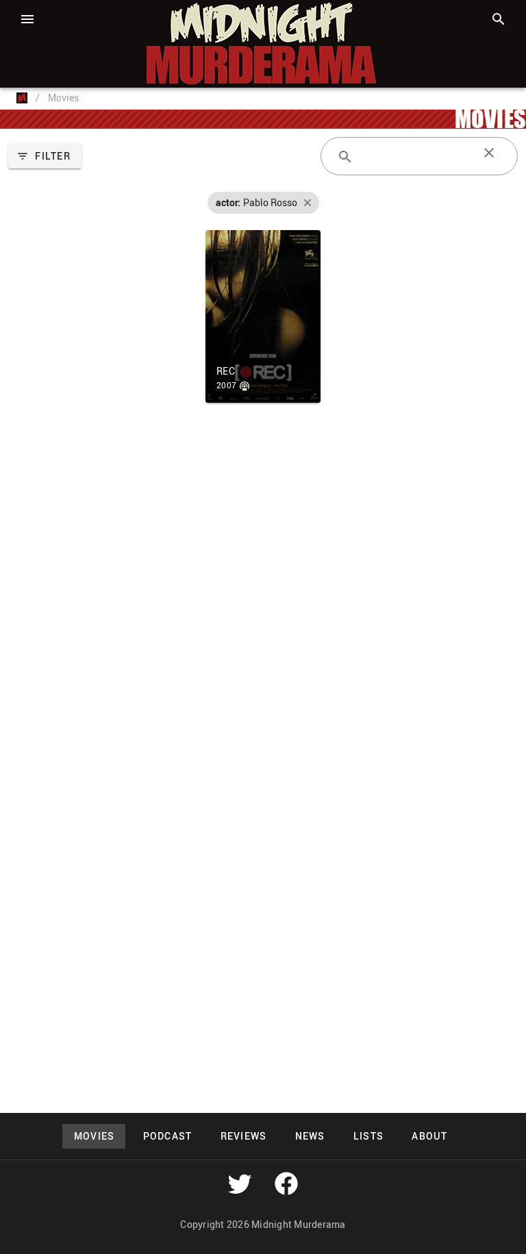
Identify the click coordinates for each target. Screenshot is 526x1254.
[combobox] (419, 156)
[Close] (489, 152)
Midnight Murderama (78, 12)
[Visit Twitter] (239, 1183)
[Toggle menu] (27, 19)
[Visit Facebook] (286, 1183)
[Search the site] (498, 19)
